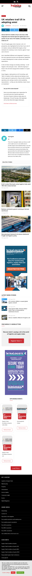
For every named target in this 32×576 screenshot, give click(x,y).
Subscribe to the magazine (7, 516)
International (4, 489)
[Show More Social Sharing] (29, 30)
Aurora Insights (5, 492)
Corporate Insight (5, 495)
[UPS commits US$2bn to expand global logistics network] (4, 300)
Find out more (7, 429)
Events (3, 498)
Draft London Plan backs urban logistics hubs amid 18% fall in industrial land (16, 185)
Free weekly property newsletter (9, 522)
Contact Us (4, 513)
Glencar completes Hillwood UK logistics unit (19, 317)
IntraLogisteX (4, 557)
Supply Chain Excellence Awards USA (10, 546)
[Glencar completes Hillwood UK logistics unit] (4, 317)
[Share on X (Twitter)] (14, 30)
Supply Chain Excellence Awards (9, 543)
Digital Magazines (5, 500)
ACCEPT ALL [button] (20, 572)
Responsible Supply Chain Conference (10, 554)
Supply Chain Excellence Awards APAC (10, 552)
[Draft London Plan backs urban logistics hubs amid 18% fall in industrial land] (16, 174)
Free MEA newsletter (6, 527)
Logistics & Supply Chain (7, 481)
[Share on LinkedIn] (5, 30)
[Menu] (2, 6)
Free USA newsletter (6, 525)
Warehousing (4, 483)
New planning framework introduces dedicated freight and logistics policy (15, 235)
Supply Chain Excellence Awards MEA (10, 549)
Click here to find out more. (10, 103)
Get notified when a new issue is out (10, 533)
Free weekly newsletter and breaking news (11, 519)
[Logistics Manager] (16, 6)
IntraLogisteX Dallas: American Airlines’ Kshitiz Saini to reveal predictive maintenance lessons (17, 310)
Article (3, 16)
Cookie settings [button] (6, 572)
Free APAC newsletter (6, 530)
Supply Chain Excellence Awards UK (7, 454)
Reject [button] (13, 572)
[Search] (29, 6)
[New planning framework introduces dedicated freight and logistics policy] (16, 224)
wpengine (8, 25)
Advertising (4, 510)
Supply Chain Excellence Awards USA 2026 (7, 423)
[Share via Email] (23, 30)
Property (3, 486)
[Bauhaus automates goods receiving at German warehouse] (16, 199)
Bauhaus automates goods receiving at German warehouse (15, 210)
